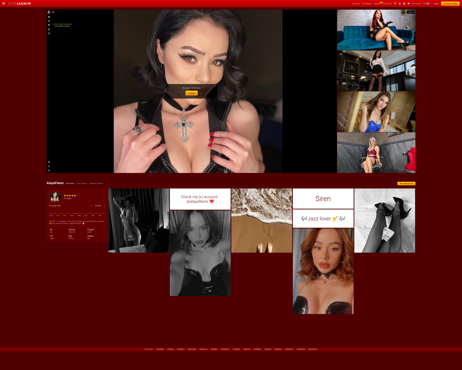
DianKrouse (247, 349)
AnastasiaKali (192, 349)
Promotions (387, 4)
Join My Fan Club (407, 183)
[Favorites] (409, 4)
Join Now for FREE (450, 4)
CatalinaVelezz (301, 349)
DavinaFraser (203, 349)
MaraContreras (313, 349)
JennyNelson (160, 349)
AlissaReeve (181, 349)
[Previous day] (91, 205)
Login (436, 4)
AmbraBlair (214, 349)
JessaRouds (236, 349)
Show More (376, 169)
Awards (377, 4)
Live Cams (356, 4)
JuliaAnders (267, 349)
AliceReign (170, 349)
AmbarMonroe (289, 349)
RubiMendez (278, 349)
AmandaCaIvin (225, 349)
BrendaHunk (257, 349)
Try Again (191, 93)
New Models (367, 4)
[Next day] (104, 205)
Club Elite (395, 4)
